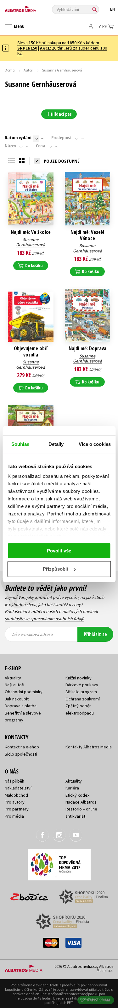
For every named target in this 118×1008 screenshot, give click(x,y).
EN (112, 9)
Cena (40, 146)
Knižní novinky (78, 678)
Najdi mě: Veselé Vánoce (87, 235)
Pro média (14, 816)
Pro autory (15, 802)
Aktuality (13, 678)
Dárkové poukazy (81, 685)
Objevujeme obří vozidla (31, 351)
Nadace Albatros (81, 802)
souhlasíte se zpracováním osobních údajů (44, 618)
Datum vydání (18, 137)
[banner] (33, 7)
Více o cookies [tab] (95, 444)
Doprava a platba (21, 706)
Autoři (28, 70)
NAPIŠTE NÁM (98, 1000)
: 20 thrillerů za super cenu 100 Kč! (62, 50)
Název (10, 146)
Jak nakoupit (17, 699)
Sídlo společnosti (21, 754)
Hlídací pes (61, 114)
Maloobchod (16, 795)
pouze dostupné (62, 161)
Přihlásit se (95, 634)
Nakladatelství (18, 788)
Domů (10, 70)
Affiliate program (81, 691)
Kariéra (72, 788)
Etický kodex (77, 795)
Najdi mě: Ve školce (31, 232)
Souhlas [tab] (20, 444)
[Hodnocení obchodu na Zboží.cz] (29, 894)
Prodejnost (61, 137)
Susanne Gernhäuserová (30, 242)
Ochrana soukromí (82, 699)
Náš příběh (14, 781)
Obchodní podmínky (23, 691)
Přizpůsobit (55, 569)
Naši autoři (14, 685)
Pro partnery (17, 809)
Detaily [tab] (56, 444)
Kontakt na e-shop (22, 747)
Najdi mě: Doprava (87, 348)
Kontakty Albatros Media (88, 747)
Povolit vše (59, 550)
